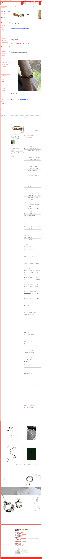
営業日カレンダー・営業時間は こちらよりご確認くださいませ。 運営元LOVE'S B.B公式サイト (5, 115)
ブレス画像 (12, 138)
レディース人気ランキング (5, 99)
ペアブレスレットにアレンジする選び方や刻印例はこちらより (19, 99)
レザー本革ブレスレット (5, 27)
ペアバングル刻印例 (4, 66)
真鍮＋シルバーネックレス (5, 40)
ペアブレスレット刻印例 (5, 64)
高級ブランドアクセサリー (5, 103)
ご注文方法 (25, 2)
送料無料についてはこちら (35, 6)
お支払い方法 (25, 3)
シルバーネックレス (4, 38)
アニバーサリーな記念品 (27, 293)
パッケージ (3, 81)
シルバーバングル (4, 25)
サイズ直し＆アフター (4, 75)
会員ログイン (21, 6)
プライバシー (30, 3)
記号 (21, 153)
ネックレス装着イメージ (5, 90)
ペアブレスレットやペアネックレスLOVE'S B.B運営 (35, 0)
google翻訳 (25, 373)
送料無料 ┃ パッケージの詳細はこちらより (20, 28)
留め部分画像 (17, 138)
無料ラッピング (29, 235)
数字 (17, 153)
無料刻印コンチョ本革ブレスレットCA (5, 0)
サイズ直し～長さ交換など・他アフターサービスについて (19, 52)
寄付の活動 (35, 2)
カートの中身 (18, 6)
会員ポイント (35, 4)
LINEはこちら (3, 18)
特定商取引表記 (30, 4)
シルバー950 (29, 217)
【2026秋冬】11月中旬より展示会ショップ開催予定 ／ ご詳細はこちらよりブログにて (28, 464)
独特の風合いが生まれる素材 (33, 270)
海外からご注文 (25, 4)
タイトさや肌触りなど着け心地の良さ (28, 407)
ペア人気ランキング (4, 101)
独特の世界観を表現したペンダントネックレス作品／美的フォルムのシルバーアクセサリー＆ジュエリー (26, 515)
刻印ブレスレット (4, 53)
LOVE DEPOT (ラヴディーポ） (31, 233)
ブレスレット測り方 (4, 86)
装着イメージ (12, 145)
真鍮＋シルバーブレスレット (5, 29)
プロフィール (30, 2)
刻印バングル (3, 55)
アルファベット (13, 153)
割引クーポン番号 (13, 6)
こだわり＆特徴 (7, 6)
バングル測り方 (3, 88)
